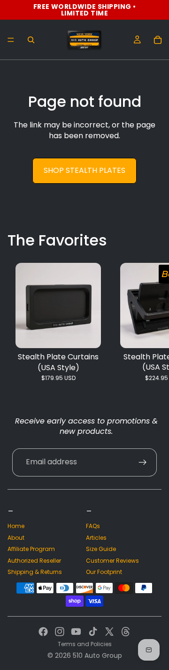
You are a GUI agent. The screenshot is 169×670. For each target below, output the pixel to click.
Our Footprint (104, 572)
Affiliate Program (31, 549)
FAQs (93, 526)
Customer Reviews (112, 561)
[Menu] (11, 40)
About (16, 538)
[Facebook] (43, 631)
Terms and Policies (85, 644)
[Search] (31, 40)
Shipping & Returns (35, 572)
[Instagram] (59, 631)
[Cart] (157, 40)
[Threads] (125, 631)
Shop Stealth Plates (84, 170)
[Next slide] (151, 327)
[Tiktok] (93, 631)
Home (16, 526)
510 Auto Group (97, 655)
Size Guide (101, 549)
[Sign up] (143, 462)
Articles (96, 538)
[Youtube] (76, 631)
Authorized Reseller (34, 561)
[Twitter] (109, 631)
